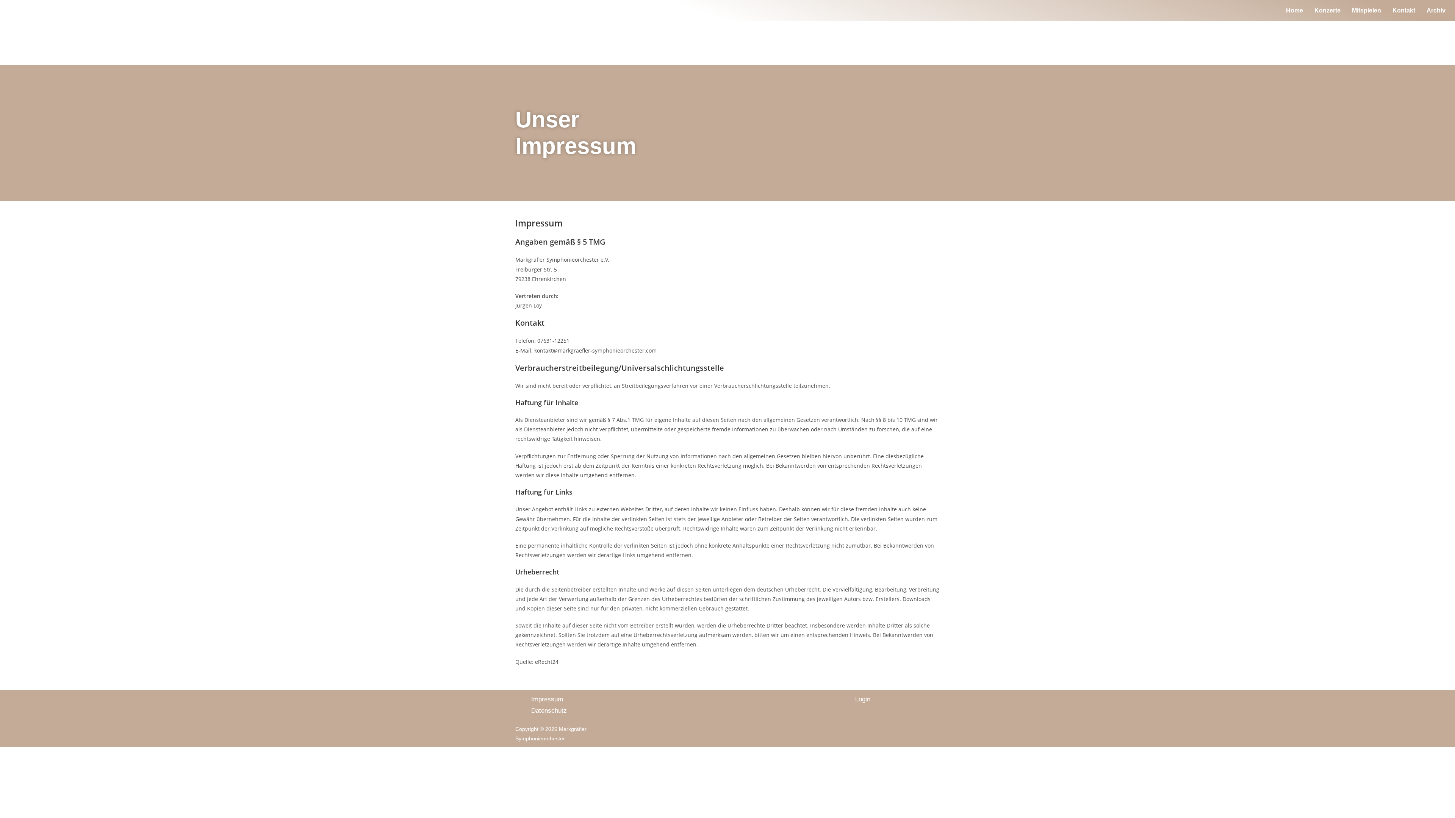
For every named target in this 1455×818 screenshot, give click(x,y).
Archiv (1436, 10)
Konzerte (1327, 10)
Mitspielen (1366, 10)
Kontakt (1403, 10)
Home (1294, 10)
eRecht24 (547, 661)
